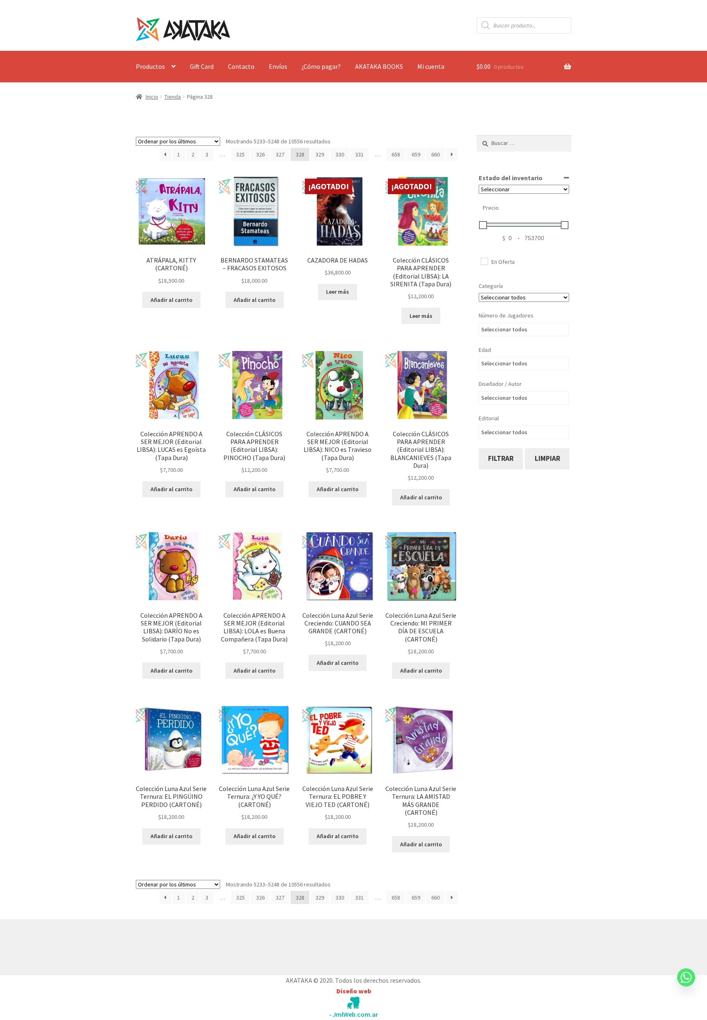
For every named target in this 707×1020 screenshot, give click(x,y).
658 (396, 154)
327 (280, 154)
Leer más (337, 291)
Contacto (241, 66)
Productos (150, 66)
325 (240, 154)
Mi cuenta (430, 66)
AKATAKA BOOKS (379, 66)
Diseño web (353, 991)
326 (260, 154)
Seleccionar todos (504, 329)
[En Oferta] (484, 261)
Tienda (172, 96)
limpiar (547, 458)
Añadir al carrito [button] (171, 300)
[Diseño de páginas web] (353, 1003)
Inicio (152, 96)
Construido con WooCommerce (179, 945)
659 (416, 154)
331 (359, 154)
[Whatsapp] (686, 985)
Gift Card (202, 66)
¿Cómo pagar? (321, 66)
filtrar (500, 458)
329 (319, 154)
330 (339, 154)
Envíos (278, 66)
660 (435, 154)
